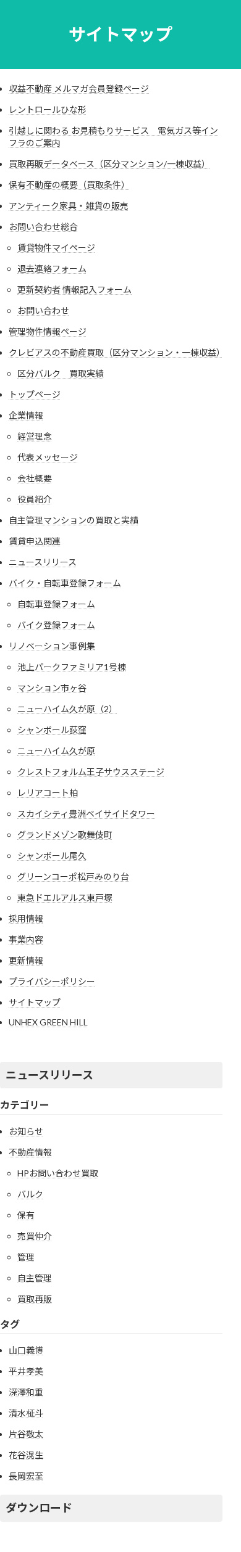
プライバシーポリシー (52, 981)
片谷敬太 (26, 1434)
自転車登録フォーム (56, 604)
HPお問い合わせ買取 (57, 1173)
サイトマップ (35, 1002)
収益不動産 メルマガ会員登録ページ (79, 88)
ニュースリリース (43, 562)
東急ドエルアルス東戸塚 (64, 897)
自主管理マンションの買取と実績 (73, 520)
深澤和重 (26, 1392)
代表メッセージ (47, 457)
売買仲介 (34, 1236)
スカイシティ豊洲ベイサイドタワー (86, 813)
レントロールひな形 (48, 109)
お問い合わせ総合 (43, 226)
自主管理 (34, 1278)
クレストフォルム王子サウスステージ (90, 771)
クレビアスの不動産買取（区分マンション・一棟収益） (115, 352)
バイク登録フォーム (56, 625)
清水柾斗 (26, 1413)
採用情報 (26, 918)
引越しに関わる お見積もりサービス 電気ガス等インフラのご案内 (113, 136)
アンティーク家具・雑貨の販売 (69, 205)
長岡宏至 (26, 1476)
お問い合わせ (43, 310)
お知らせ (26, 1131)
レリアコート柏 (47, 792)
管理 (26, 1257)
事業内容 (26, 939)
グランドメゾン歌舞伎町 (64, 834)
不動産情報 (30, 1152)
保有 (26, 1215)
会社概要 (34, 478)
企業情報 (26, 415)
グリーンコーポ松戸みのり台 (73, 876)
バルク (30, 1194)
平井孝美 (26, 1371)
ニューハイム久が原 (56, 750)
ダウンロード (39, 1507)
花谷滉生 (26, 1455)
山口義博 (26, 1350)
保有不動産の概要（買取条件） (69, 184)
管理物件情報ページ (48, 331)
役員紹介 (34, 499)
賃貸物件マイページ (56, 247)
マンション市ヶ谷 (52, 688)
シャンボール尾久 (52, 855)
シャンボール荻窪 (52, 730)
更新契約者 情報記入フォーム (74, 289)
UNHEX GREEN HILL (48, 1022)
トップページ (35, 394)
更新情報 (26, 960)
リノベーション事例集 (52, 646)
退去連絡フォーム (52, 268)
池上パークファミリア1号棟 (71, 667)
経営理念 (34, 436)
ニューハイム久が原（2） (67, 709)
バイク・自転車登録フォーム (65, 583)
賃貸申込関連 (35, 541)
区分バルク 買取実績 (60, 373)
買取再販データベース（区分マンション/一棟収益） (109, 163)
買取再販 (34, 1299)
